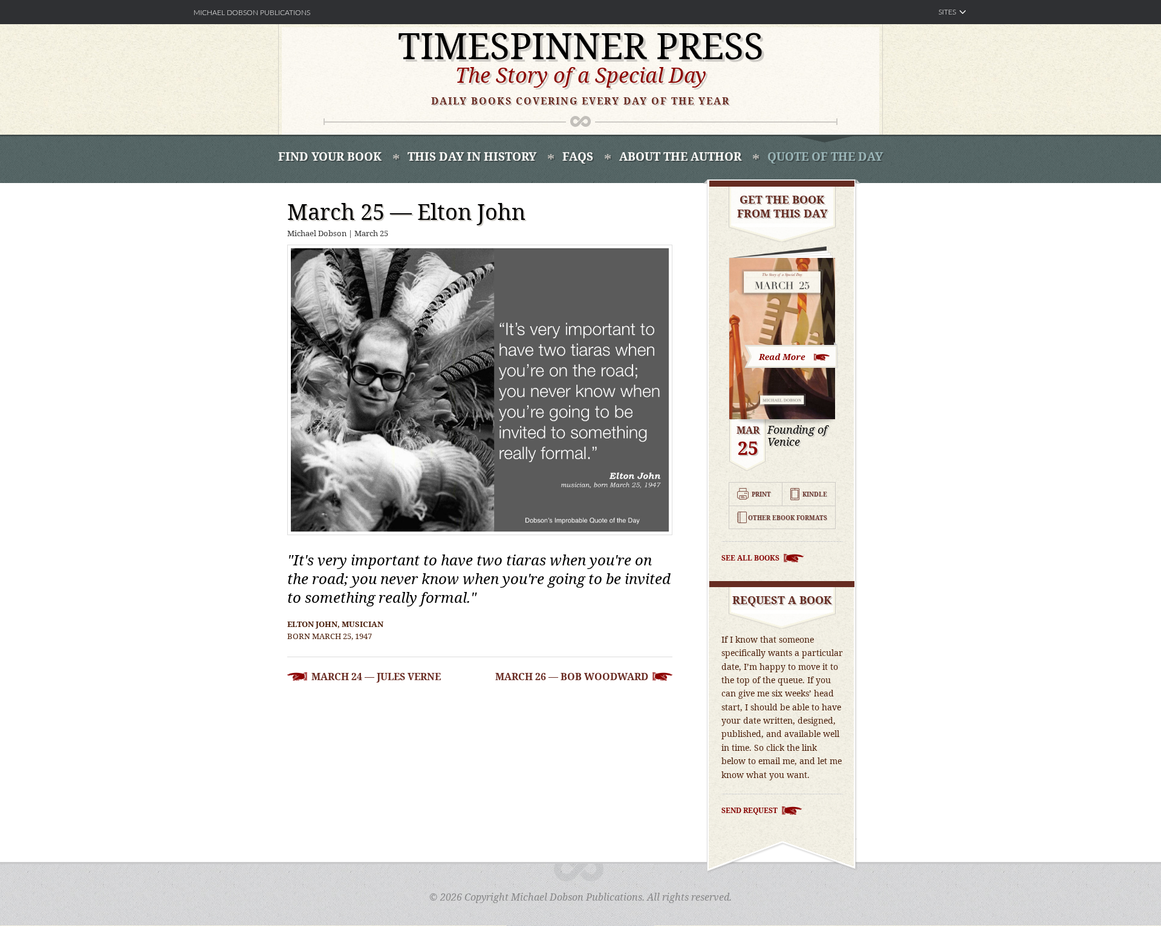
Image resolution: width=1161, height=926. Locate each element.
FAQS (577, 156)
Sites (947, 12)
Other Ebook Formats (787, 517)
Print (761, 494)
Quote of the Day (825, 156)
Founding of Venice (797, 436)
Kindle (814, 494)
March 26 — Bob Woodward (571, 676)
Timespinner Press (581, 45)
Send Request (749, 810)
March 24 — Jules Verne (376, 676)
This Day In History (472, 156)
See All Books (750, 558)
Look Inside (791, 355)
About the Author (680, 156)
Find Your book (330, 156)
